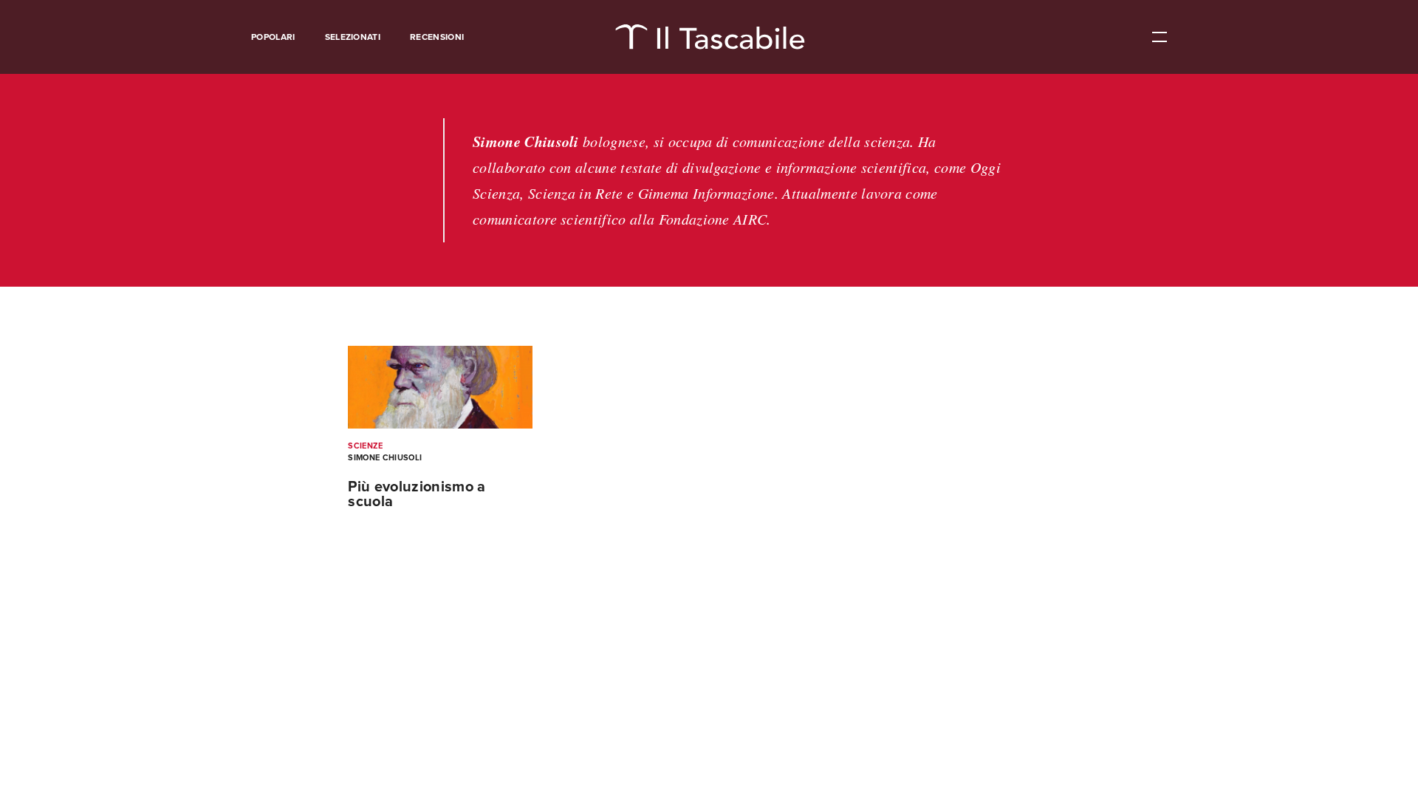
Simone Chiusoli (385, 458)
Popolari (273, 37)
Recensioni (437, 37)
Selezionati (353, 37)
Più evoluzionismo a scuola (416, 494)
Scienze (365, 446)
